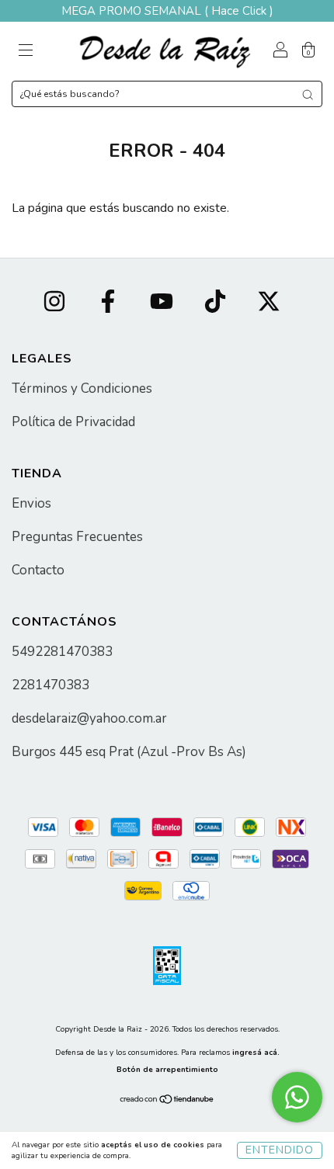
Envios (31, 503)
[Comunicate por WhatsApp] (297, 1097)
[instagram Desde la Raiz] (56, 303)
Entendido (279, 1150)
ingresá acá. (256, 1052)
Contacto (38, 570)
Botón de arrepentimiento (167, 1069)
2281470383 (50, 685)
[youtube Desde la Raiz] (163, 303)
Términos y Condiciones (82, 388)
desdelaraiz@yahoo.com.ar (89, 718)
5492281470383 (62, 652)
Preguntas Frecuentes (77, 537)
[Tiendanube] (167, 1101)
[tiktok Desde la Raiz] (217, 303)
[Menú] (25, 52)
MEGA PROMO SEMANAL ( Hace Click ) (167, 11)
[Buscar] (307, 95)
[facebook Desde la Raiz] (109, 303)
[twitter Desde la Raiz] (268, 303)
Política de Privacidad (73, 422)
